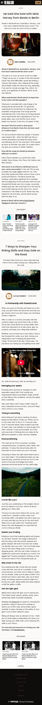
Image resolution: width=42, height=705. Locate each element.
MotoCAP (16, 602)
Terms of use (21, 682)
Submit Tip (21, 696)
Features (21, 241)
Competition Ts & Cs (21, 675)
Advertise (21, 690)
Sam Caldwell (19, 62)
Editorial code (21, 678)
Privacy (21, 686)
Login (38, 2)
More (21, 8)
